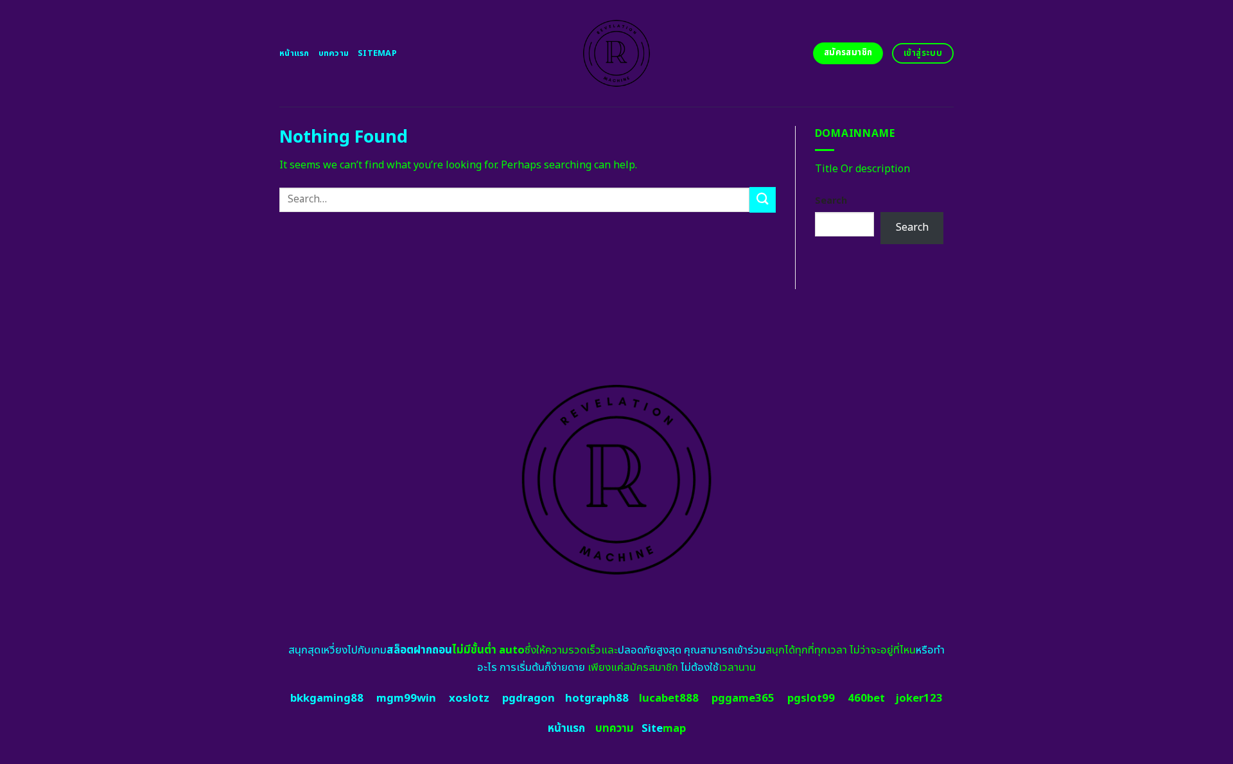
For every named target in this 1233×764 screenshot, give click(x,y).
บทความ (334, 53)
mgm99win (406, 698)
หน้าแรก (294, 53)
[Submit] (762, 199)
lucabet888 (669, 698)
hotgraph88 (597, 698)
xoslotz (469, 698)
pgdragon (528, 698)
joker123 (919, 698)
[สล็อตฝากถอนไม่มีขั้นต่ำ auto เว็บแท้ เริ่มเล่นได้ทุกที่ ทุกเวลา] (616, 53)
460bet (866, 698)
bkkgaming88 (326, 698)
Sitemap (377, 53)
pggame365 (743, 698)
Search (831, 201)
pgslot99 (811, 698)
